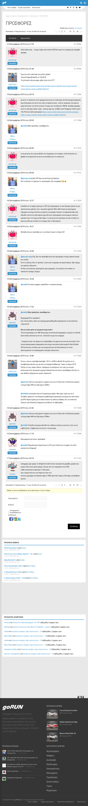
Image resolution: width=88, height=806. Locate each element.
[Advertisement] (19, 599)
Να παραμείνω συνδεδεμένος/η (15, 511)
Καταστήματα (34, 16)
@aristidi (24, 126)
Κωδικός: (11, 505)
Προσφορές (78, 28)
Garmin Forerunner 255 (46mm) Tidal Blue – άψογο (31, 627)
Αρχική (8, 16)
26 (70, 31)
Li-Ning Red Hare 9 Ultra (13, 572)
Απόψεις (50, 755)
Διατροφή (51, 760)
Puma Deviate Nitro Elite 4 (13, 566)
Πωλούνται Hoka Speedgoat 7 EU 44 (26, 622)
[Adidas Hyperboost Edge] (52, 729)
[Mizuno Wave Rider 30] (52, 741)
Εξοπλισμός (52, 764)
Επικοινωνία (36, 7)
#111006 (77, 94)
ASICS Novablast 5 (11, 548)
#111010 (77, 148)
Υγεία (49, 786)
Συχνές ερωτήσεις (24, 7)
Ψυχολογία (51, 790)
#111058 (77, 434)
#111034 (77, 307)
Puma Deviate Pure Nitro (68, 710)
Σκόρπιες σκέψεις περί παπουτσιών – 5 (26, 631)
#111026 (77, 226)
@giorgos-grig (26, 178)
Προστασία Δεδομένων (65, 802)
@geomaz (25, 382)
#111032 (77, 279)
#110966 (77, 44)
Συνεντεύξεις (53, 781)
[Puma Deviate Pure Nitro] (52, 718)
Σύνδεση (74, 526)
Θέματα (14, 16)
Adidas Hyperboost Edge (68, 722)
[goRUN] (4, 3)
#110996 (77, 69)
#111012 (77, 173)
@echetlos (25, 394)
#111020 (77, 200)
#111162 (77, 458)
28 (77, 31)
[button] (11, 520)
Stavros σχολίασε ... (13, 771)
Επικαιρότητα (53, 768)
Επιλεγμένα (52, 773)
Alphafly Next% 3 (10, 560)
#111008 (77, 120)
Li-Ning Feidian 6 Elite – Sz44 (15, 578)
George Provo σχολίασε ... (15, 778)
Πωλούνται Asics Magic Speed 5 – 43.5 (19, 554)
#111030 (77, 251)
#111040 (77, 356)
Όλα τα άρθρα (11, 7)
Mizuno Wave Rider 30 (68, 733)
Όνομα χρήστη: (13, 498)
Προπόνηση (52, 777)
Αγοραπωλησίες (23, 16)
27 (74, 31)
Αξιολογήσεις (53, 751)
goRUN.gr (17, 800)
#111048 (77, 408)
